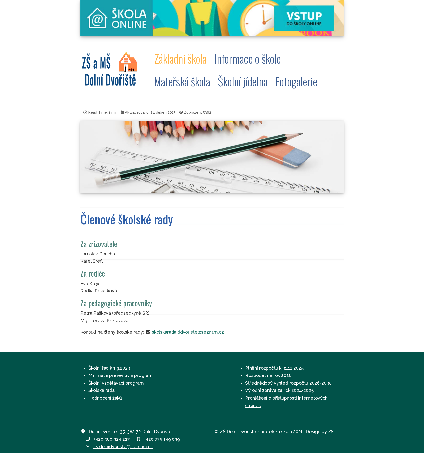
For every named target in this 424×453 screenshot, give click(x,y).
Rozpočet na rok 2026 (268, 375)
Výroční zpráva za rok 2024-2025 (279, 390)
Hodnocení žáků (105, 398)
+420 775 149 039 (162, 439)
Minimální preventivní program (120, 375)
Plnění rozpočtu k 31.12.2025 (274, 368)
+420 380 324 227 (111, 439)
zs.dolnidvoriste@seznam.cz (123, 446)
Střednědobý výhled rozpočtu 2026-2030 (288, 383)
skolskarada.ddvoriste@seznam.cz (188, 332)
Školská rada (101, 390)
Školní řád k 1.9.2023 (109, 368)
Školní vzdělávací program (116, 383)
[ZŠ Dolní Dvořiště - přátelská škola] (112, 70)
